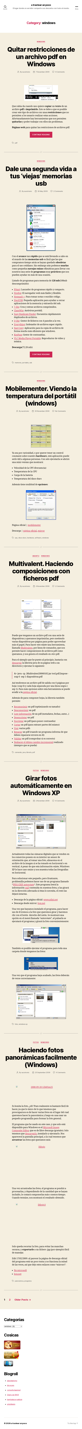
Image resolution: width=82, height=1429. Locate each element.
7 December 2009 (42, 72)
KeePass (18, 334)
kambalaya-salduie (14, 1399)
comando (18, 752)
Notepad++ (19, 296)
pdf (16, 143)
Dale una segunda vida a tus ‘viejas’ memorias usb (41, 176)
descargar (17, 663)
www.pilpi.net (51, 899)
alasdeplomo (12, 1381)
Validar (17, 738)
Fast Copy (18, 328)
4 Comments (60, 72)
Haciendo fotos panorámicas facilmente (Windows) (41, 1057)
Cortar (17, 724)
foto (16, 1024)
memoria (18, 363)
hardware (30, 538)
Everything (19, 324)
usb (30, 363)
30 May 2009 (43, 191)
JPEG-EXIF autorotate (23, 884)
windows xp (23, 1024)
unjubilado (11, 1404)
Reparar (18, 732)
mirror (41, 531)
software (38, 538)
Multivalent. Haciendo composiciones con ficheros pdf (41, 571)
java (24, 752)
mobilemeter (34, 525)
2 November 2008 (42, 801)
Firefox (17, 293)
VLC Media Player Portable (27, 338)
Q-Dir (17, 321)
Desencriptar (20, 717)
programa (28, 1281)
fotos (36, 770)
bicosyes (10, 1385)
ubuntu (35, 556)
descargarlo (31, 1133)
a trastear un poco (41, 5)
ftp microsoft (20, 1270)
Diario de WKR (13, 1395)
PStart (17, 289)
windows (41, 42)
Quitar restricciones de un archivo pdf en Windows (41, 56)
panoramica (19, 1281)
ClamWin (19, 310)
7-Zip (16, 307)
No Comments (60, 411)
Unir (16, 728)
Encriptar (19, 721)
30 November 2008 (42, 411)
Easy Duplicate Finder (25, 314)
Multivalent (26, 648)
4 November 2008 (42, 586)
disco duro (22, 538)
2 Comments (58, 191)
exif (27, 887)
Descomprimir (21, 710)
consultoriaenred (13, 1390)
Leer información (23, 714)
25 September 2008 (42, 1072)
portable (25, 363)
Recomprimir (20, 706)
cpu (16, 538)
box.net (41, 903)
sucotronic (26, 72)
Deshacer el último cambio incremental (33, 742)
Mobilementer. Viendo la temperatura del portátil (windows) (41, 396)
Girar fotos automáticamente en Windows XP (41, 785)
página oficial (30, 531)
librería (29, 752)
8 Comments (60, 801)
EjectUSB (18, 300)
